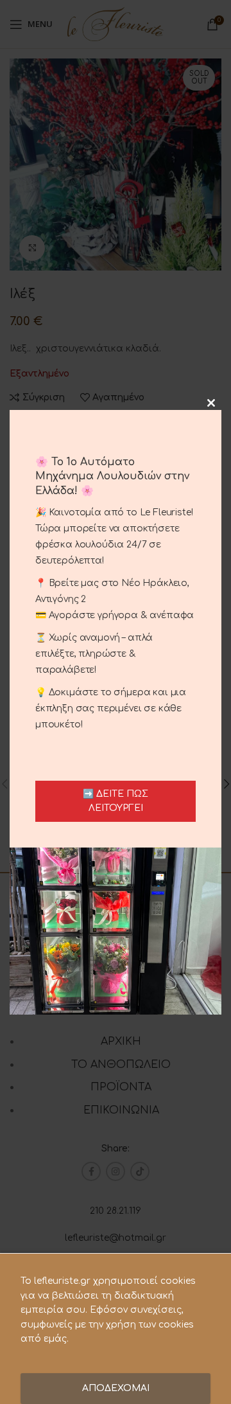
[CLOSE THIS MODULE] (211, 402)
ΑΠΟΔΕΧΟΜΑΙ (116, 1388)
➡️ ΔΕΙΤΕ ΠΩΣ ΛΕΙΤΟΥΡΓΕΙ (115, 801)
